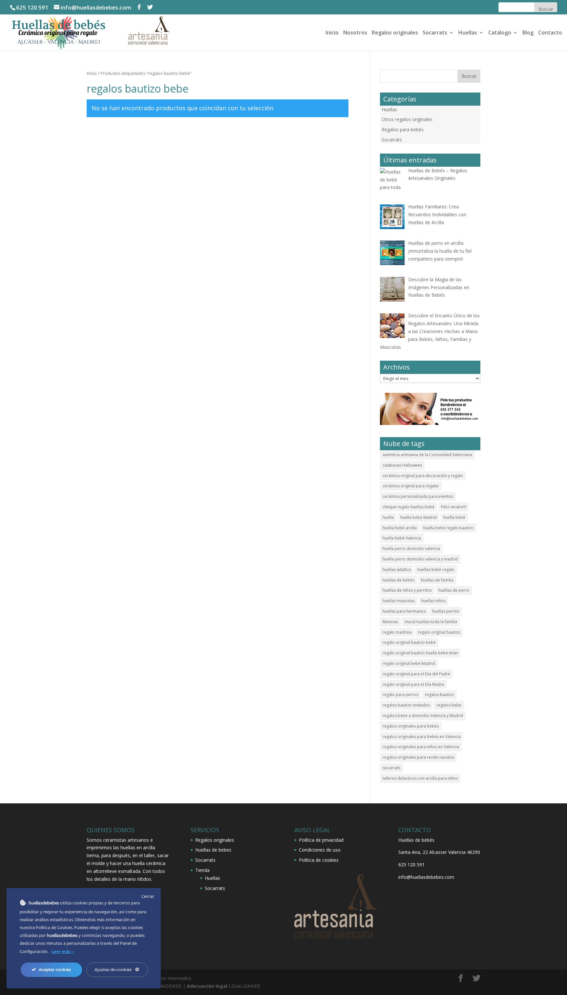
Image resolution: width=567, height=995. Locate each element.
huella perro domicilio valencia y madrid (420, 559)
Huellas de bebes (213, 850)
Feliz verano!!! (453, 507)
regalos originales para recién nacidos (418, 757)
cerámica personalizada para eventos (418, 496)
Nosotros (355, 33)
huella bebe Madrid (418, 517)
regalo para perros (400, 694)
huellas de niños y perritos (407, 590)
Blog (528, 33)
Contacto (550, 33)
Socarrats (435, 33)
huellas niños (433, 600)
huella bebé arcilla (400, 528)
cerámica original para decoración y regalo (423, 475)
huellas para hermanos (404, 611)
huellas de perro (453, 590)
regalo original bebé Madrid (409, 663)
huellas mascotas (399, 600)
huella (388, 517)
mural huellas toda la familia (431, 622)
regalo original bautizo (439, 632)
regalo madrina (397, 632)
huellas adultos (397, 569)
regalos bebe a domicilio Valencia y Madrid (423, 715)
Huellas (467, 33)
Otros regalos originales (407, 119)
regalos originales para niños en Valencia (421, 747)
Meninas (390, 622)
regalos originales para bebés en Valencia (422, 736)
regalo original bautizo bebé (409, 642)
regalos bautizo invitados (406, 705)
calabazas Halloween (402, 465)
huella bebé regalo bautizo (448, 528)
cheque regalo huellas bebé (408, 507)
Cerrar (147, 896)
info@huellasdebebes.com (426, 877)
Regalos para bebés (403, 129)
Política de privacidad (321, 840)
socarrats (391, 768)
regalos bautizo (439, 694)
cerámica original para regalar (411, 486)
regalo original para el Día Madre (413, 684)
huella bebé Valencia (402, 538)
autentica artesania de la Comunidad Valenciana (427, 454)
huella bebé (454, 517)
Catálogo (499, 33)
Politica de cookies (319, 860)
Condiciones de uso (320, 850)
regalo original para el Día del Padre (416, 674)
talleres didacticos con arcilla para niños (420, 778)
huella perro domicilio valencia (411, 548)
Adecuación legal (207, 986)
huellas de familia (437, 580)
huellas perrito (445, 611)
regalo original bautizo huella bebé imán (420, 653)
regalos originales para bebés (411, 726)
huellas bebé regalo (435, 569)
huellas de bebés (398, 580)
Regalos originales (395, 33)
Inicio (332, 33)
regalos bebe (448, 705)
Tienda (202, 870)
